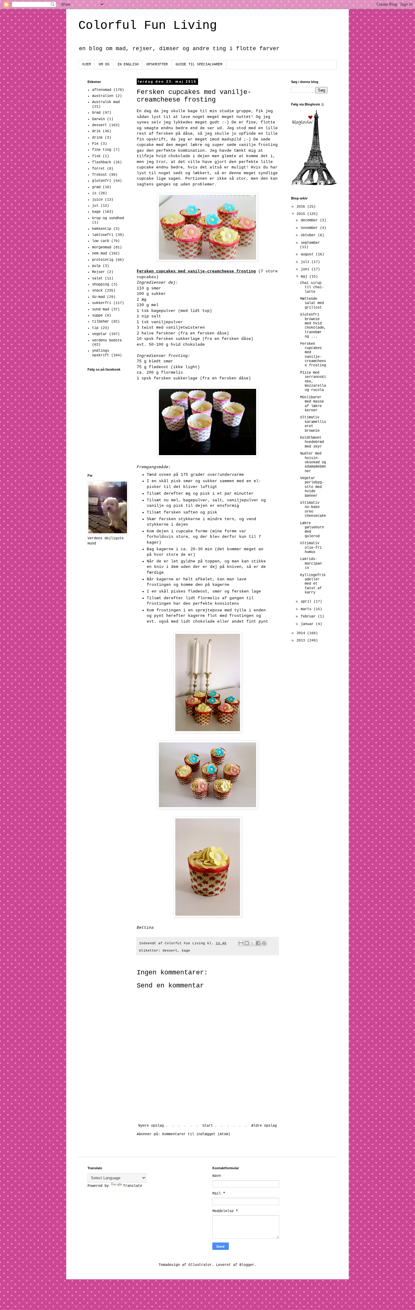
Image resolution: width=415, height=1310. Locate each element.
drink (97, 138)
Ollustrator (200, 1265)
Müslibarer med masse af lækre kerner (312, 404)
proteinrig (102, 260)
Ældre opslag (264, 1126)
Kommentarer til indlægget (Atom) (196, 1134)
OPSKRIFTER (157, 64)
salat (97, 278)
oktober (309, 235)
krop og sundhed (108, 218)
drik (96, 131)
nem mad (99, 253)
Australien (102, 96)
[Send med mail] (241, 943)
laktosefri (102, 235)
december (310, 220)
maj (305, 277)
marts (307, 609)
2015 (302, 214)
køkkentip (101, 229)
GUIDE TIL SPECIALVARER (199, 64)
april (307, 602)
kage (186, 950)
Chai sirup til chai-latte (312, 287)
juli (306, 262)
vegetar (99, 334)
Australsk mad (106, 102)
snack (97, 291)
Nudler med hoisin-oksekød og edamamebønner (313, 462)
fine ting (101, 150)
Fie (95, 144)
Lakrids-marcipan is (311, 563)
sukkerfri (101, 303)
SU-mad (98, 297)
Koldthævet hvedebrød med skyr (312, 442)
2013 (302, 640)
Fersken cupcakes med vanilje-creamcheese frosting (313, 355)
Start (207, 1126)
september (310, 243)
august (308, 254)
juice (97, 200)
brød (96, 113)
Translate (132, 1186)
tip (95, 328)
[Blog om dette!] (247, 943)
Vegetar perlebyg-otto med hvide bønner (312, 487)
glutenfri (101, 181)
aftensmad (101, 90)
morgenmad (101, 247)
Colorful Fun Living (147, 26)
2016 (302, 207)
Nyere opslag (151, 1126)
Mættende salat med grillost (312, 303)
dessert (170, 950)
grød (96, 187)
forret (98, 169)
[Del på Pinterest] (264, 943)
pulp (96, 266)
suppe (97, 315)
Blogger (246, 1265)
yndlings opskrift (100, 353)
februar (309, 616)
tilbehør (100, 322)
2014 (302, 633)
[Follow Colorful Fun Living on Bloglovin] (314, 184)
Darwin (98, 119)
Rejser (98, 272)
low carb (100, 241)
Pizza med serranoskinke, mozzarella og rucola (313, 381)
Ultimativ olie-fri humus (311, 547)
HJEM (86, 64)
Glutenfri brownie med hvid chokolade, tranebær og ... (313, 326)
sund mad (100, 309)
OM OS (104, 64)
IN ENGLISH (128, 64)
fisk (96, 156)
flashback (101, 162)
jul (95, 206)
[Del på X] (252, 943)
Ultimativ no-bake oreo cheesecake (313, 509)
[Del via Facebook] (258, 943)
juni (306, 269)
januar (308, 624)
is (94, 193)
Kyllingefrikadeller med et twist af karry (313, 584)
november (310, 228)
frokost (99, 175)
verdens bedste (107, 340)
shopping (100, 284)
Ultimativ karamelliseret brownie (313, 424)
